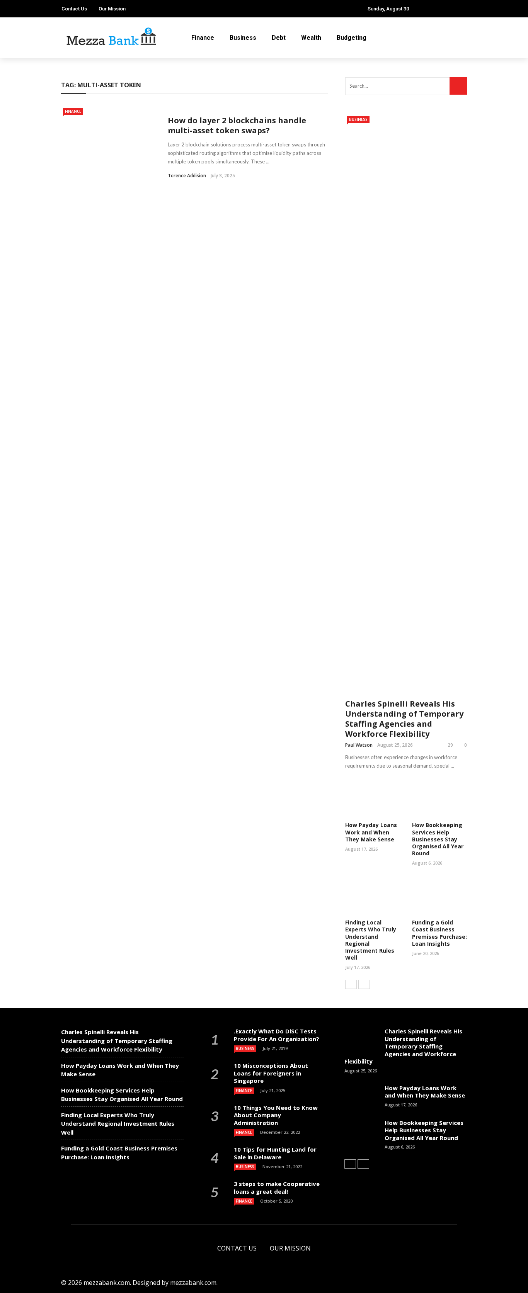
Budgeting (351, 37)
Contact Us (74, 9)
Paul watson (359, 745)
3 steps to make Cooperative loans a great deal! (277, 1187)
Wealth (311, 37)
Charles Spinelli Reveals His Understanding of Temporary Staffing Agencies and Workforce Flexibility (404, 718)
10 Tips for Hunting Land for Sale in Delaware (275, 1153)
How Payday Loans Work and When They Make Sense (371, 832)
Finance (202, 37)
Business (243, 37)
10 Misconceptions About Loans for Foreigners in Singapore (271, 1073)
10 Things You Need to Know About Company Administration (276, 1115)
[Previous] (351, 984)
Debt (279, 37)
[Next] (364, 984)
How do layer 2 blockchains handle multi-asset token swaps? (237, 125)
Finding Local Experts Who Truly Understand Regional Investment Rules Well (370, 940)
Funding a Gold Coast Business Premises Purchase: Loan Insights (439, 933)
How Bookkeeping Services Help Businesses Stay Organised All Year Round (437, 839)
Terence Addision (187, 175)
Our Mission (112, 9)
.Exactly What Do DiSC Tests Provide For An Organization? (276, 1035)
